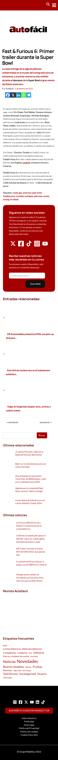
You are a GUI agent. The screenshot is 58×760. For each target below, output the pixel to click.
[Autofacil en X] (13, 245)
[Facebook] (7, 95)
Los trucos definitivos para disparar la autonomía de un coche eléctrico (29, 525)
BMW (5, 646)
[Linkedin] (18, 95)
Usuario (41, 673)
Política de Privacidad (29, 728)
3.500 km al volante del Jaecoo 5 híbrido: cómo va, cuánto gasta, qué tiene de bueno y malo (31, 538)
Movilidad (34, 656)
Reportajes (7, 670)
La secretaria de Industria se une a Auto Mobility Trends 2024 (30, 501)
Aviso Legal (29, 725)
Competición (9, 652)
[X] (13, 95)
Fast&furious (9, 196)
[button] (48, 4)
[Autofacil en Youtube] (45, 245)
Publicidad (29, 721)
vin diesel (14, 199)
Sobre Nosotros (29, 718)
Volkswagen (7, 677)
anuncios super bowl (32, 192)
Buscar (42, 435)
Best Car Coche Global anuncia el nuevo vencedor (30, 465)
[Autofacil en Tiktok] (29, 245)
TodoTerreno (10, 673)
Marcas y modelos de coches (16, 656)
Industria (38, 652)
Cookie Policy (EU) (29, 735)
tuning (6, 199)
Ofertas (28, 667)
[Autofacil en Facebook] (21, 246)
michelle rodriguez (24, 196)
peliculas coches (41, 196)
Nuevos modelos (13, 666)
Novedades (27, 661)
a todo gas (17, 192)
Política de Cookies (29, 731)
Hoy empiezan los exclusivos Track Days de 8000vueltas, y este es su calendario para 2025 (30, 479)
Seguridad (17, 670)
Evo (30, 653)
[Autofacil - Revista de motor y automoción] (13, 5)
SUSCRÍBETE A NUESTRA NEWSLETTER (29, 710)
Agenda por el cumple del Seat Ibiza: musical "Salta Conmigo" (29, 489)
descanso (18, 80)
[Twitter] (26, 702)
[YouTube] (32, 702)
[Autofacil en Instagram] (37, 246)
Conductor (22, 652)
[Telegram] (28, 95)
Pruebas (37, 666)
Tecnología (26, 670)
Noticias (9, 661)
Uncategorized (27, 673)
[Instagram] (15, 702)
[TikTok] (43, 702)
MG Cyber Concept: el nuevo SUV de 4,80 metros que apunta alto (30, 551)
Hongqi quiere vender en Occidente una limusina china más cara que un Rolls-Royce (29, 577)
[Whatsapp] (23, 95)
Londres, (26, 162)
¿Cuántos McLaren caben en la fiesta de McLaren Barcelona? (29, 453)
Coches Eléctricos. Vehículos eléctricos (22, 648)
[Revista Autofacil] (25, 611)
